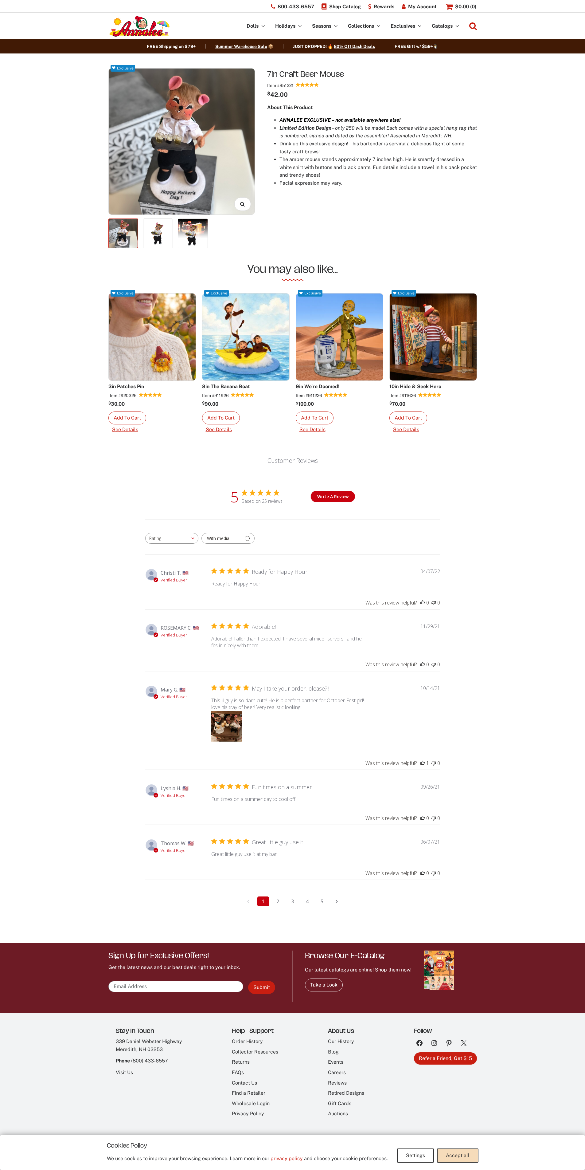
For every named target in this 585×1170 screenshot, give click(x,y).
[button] (127, 418)
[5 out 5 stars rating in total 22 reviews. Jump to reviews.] (242, 394)
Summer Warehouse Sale (241, 46)
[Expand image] (242, 204)
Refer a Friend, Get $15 (445, 1058)
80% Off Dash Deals (354, 46)
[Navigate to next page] (337, 901)
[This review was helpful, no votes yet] (422, 602)
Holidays (285, 26)
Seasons (321, 26)
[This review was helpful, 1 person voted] (422, 763)
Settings (415, 1155)
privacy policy (287, 1158)
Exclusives (403, 26)
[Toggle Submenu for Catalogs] (457, 26)
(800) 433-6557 (149, 1061)
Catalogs (442, 26)
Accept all (458, 1155)
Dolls (253, 26)
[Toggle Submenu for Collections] (378, 26)
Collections (361, 26)
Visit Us (124, 1072)
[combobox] (171, 538)
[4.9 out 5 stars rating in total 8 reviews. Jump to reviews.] (150, 394)
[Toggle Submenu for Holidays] (300, 26)
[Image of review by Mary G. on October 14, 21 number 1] (226, 726)
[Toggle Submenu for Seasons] (336, 26)
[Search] (473, 26)
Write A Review (333, 496)
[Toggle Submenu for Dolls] (263, 26)
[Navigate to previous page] (248, 901)
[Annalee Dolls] (139, 26)
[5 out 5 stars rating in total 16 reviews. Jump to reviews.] (429, 394)
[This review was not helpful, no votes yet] (433, 602)
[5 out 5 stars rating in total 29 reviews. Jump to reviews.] (335, 394)
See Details (125, 429)
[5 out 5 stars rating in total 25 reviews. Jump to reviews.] (307, 84)
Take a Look (323, 985)
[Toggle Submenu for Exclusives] (419, 26)
